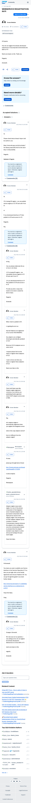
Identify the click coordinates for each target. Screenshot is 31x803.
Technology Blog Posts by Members (13, 694)
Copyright (7, 790)
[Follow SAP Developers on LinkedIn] (19, 781)
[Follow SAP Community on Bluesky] (14, 781)
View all (4, 772)
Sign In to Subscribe (20, 14)
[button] (21, 26)
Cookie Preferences (8, 799)
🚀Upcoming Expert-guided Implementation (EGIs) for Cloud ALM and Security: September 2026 (13, 719)
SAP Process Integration (8, 33)
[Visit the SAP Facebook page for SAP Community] (11, 781)
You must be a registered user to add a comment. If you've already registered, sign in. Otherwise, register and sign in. (15, 167)
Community (11, 2)
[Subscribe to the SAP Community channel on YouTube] (17, 781)
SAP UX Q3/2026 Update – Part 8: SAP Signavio (15, 704)
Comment (25, 69)
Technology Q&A (7, 6)
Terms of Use (23, 786)
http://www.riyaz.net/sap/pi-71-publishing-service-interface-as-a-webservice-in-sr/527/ (15, 586)
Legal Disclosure (23, 790)
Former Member (11, 22)
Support (23, 794)
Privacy (8, 786)
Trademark (8, 794)
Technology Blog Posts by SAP (12, 701)
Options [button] (28, 14)
